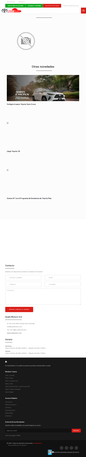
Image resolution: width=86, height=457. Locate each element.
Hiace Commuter (15, 389)
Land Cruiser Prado (11, 386)
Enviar (76, 430)
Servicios (8, 407)
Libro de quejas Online (12, 435)
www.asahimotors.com (14, 333)
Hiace (7, 389)
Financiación (9, 413)
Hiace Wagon (9, 392)
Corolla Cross (14, 381)
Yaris (6, 375)
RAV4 (6, 384)
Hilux (11, 378)
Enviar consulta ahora (19, 309)
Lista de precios (10, 410)
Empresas (8, 416)
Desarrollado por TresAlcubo (17, 445)
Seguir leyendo (43, 87)
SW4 (11, 384)
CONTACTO (21, 2)
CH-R (6, 381)
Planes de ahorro (10, 405)
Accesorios (8, 402)
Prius (6, 378)
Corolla (12, 375)
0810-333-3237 (11, 2)
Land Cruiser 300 (24, 386)
